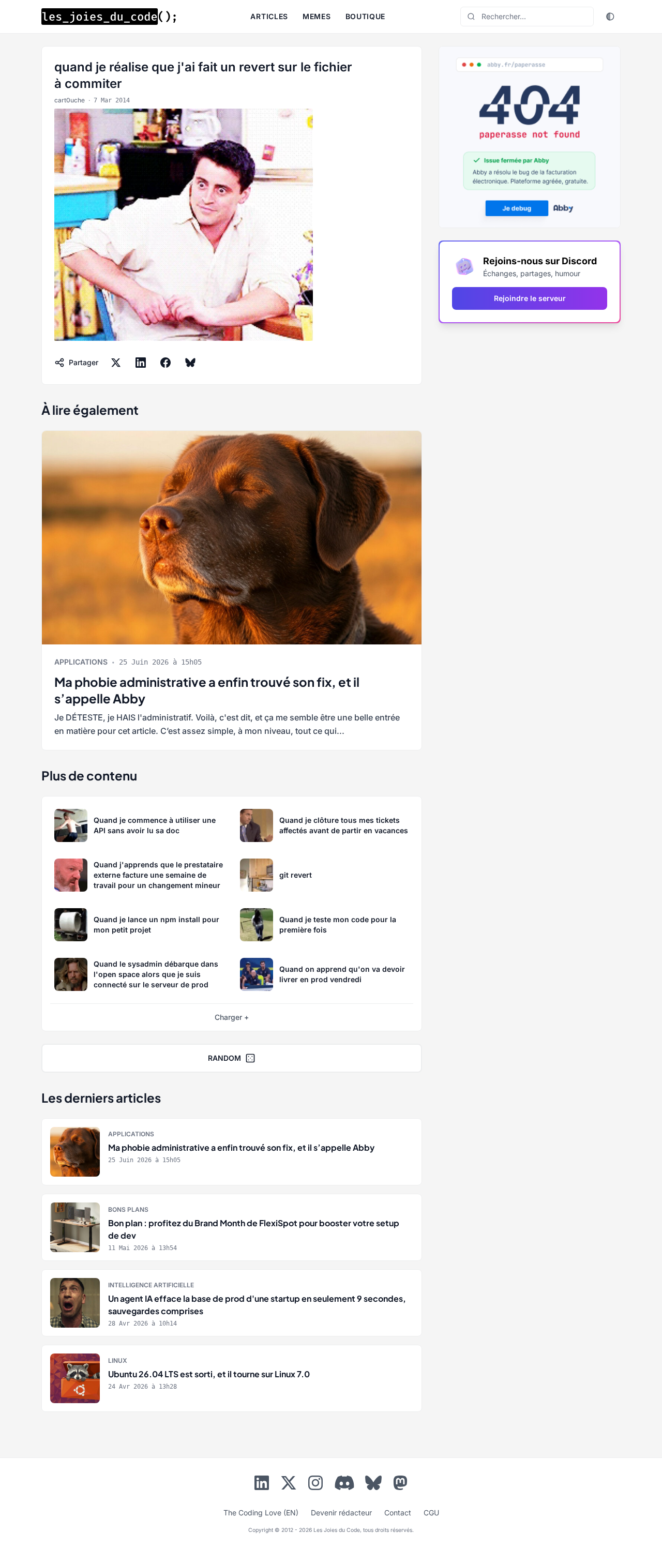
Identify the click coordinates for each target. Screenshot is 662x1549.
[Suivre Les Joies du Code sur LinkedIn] (261, 1485)
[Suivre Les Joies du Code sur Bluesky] (373, 1485)
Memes (317, 16)
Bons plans (128, 1209)
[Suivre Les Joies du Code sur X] (288, 1485)
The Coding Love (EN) (260, 1512)
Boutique (365, 16)
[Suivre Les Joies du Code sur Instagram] (315, 1485)
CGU (431, 1512)
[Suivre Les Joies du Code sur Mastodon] (400, 1485)
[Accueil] (108, 16)
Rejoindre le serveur (530, 298)
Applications (81, 661)
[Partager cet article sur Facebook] (165, 362)
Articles (269, 16)
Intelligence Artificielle (151, 1285)
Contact (397, 1512)
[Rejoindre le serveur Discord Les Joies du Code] (344, 1482)
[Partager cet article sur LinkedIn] (140, 362)
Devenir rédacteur (341, 1512)
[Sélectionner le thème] (610, 16)
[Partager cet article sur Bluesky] (190, 362)
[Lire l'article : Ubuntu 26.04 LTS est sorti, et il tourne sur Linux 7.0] (232, 1378)
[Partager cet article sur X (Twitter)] (116, 362)
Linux (117, 1360)
